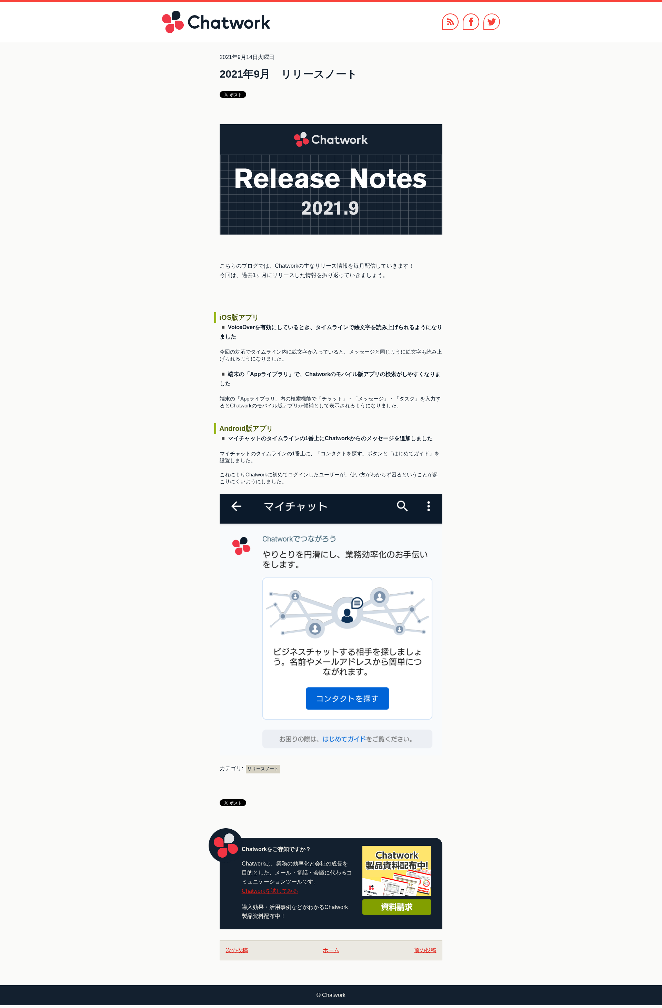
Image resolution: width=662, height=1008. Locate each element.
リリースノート (263, 768)
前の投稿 (425, 950)
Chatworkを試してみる (270, 891)
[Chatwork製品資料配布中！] (396, 880)
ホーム (331, 950)
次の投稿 (237, 950)
